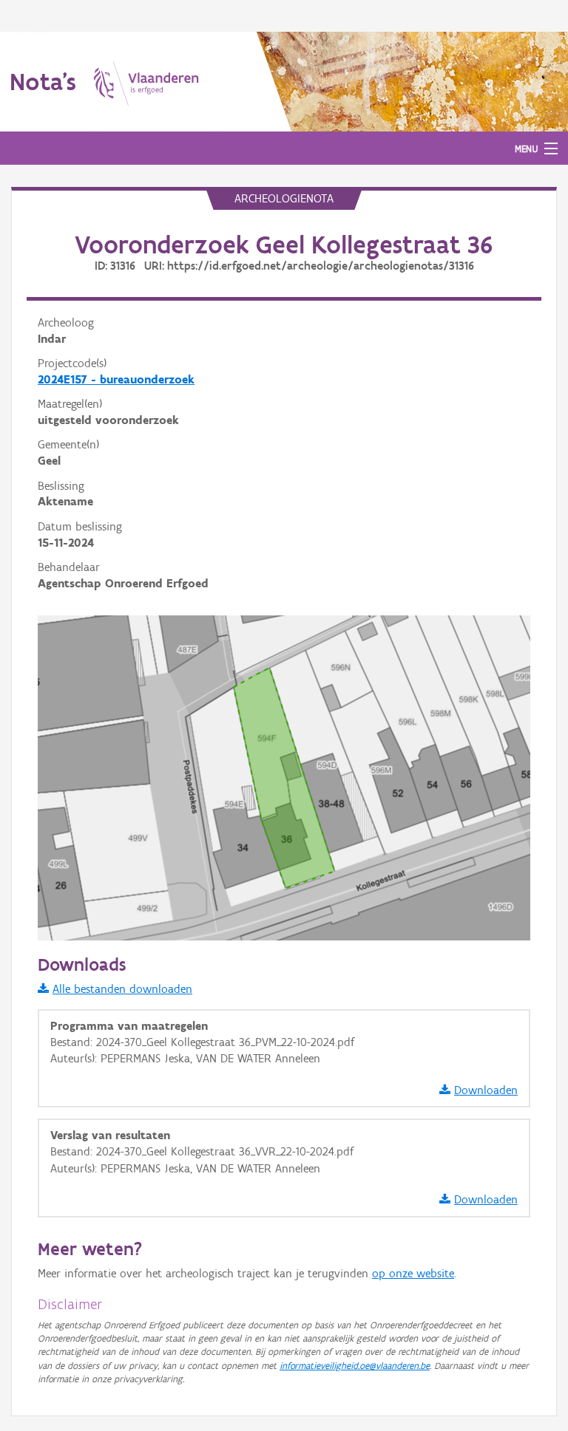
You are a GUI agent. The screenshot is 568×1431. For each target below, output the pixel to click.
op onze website (413, 1273)
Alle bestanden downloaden (122, 989)
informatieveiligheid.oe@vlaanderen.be (355, 1365)
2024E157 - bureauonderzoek (116, 379)
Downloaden (486, 1090)
